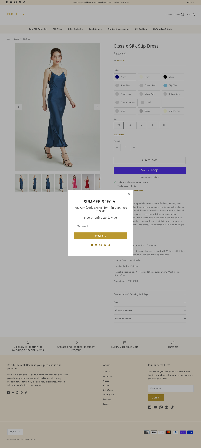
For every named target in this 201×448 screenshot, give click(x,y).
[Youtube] (96, 245)
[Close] (129, 194)
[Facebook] (92, 245)
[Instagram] (100, 245)
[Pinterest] (105, 245)
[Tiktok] (109, 245)
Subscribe (100, 236)
